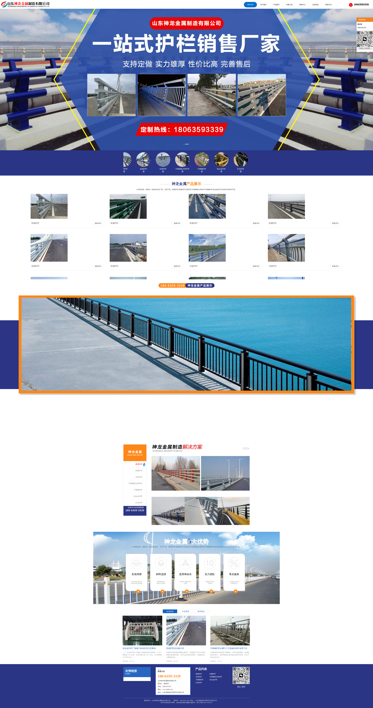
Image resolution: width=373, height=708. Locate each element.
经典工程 (289, 4)
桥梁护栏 (139, 464)
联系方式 (328, 4)
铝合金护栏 (138, 496)
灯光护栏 (139, 503)
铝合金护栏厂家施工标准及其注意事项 (139, 648)
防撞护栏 (139, 471)
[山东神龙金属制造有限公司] (25, 4)
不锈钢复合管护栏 (135, 483)
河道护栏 (139, 477)
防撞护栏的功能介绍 (175, 648)
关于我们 (263, 4)
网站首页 (250, 4)
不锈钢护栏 (138, 490)
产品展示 (276, 4)
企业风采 (315, 4)
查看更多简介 (186, 430)
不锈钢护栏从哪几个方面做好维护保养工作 (228, 648)
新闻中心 (302, 4)
